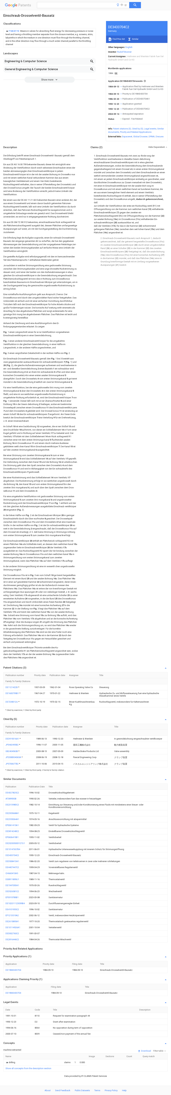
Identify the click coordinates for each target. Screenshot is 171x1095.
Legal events (150, 128)
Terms (97, 1090)
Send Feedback (62, 1090)
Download (145, 1051)
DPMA (152, 136)
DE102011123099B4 (15, 903)
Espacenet (127, 136)
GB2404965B (12, 751)
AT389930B (11, 798)
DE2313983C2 (12, 804)
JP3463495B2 (12, 744)
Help (124, 1090)
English (128, 47)
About (48, 1090)
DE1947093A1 (12, 885)
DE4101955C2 (12, 909)
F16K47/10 (14, 31)
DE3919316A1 (13, 738)
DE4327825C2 (12, 792)
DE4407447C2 (12, 867)
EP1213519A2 (12, 915)
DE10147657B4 (13, 849)
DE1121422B (12, 687)
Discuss (159, 136)
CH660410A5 (12, 873)
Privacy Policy (111, 1090)
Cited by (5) (137, 128)
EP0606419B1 (12, 837)
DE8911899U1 (12, 879)
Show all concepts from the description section (28, 1068)
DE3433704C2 (12, 855)
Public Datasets (82, 1090)
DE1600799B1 (12, 693)
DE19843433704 (13, 970)
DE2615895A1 (12, 921)
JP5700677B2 (12, 764)
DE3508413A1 (12, 861)
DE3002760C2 (12, 933)
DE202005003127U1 (15, 843)
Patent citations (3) (122, 128)
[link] (50, 37)
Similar (134, 39)
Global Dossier (140, 136)
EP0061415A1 (12, 825)
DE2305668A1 (12, 813)
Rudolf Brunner (124, 52)
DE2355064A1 (12, 819)
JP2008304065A (14, 757)
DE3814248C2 (12, 831)
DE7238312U (12, 702)
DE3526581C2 (12, 891)
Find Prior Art (118, 39)
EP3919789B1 (12, 897)
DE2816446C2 (12, 939)
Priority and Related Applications (135, 132)
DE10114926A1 (13, 927)
